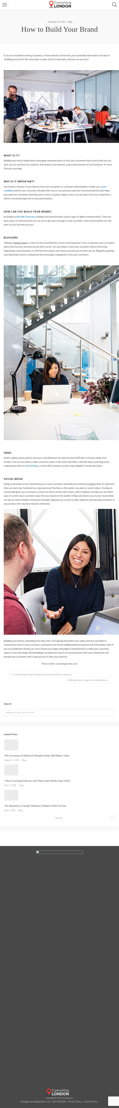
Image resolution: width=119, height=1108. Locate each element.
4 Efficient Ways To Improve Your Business (86, 680)
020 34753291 (59, 1101)
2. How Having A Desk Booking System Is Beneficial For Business (42, 674)
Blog (70, 22)
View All (58, 817)
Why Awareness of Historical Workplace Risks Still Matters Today (36, 755)
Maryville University (25, 216)
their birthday (31, 465)
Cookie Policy (90, 1101)
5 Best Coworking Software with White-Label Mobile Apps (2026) (37, 780)
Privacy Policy (75, 1101)
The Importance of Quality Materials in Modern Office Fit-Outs (35, 805)
